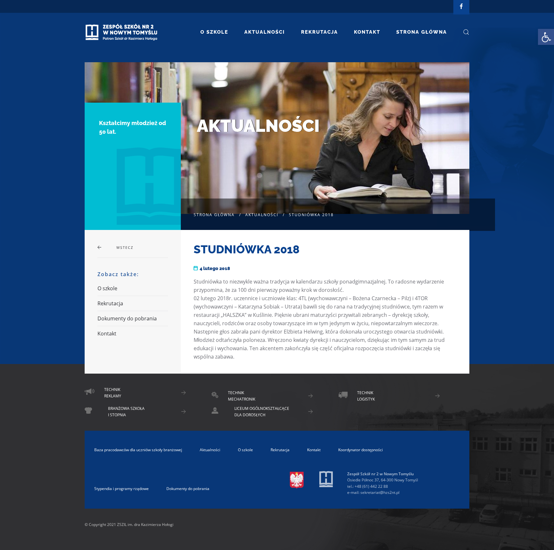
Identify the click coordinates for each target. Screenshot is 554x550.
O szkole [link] (214, 32)
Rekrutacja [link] (319, 32)
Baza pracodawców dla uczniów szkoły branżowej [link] (138, 450)
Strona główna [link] (421, 32)
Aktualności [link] (264, 32)
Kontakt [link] (367, 32)
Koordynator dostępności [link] (360, 450)
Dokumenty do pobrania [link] (127, 318)
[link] (546, 37)
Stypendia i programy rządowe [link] (121, 488)
